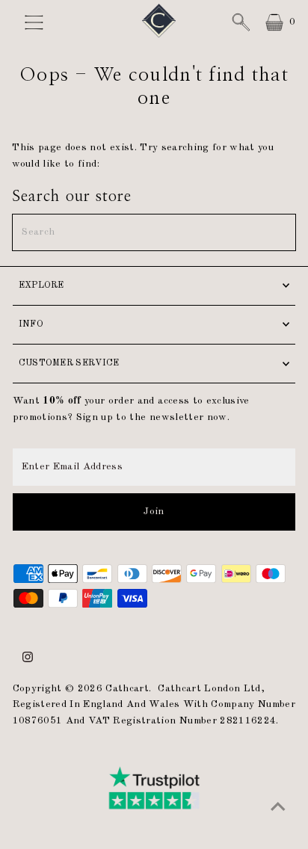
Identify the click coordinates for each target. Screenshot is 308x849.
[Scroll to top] (278, 808)
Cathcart (127, 689)
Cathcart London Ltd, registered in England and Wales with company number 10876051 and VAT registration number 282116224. (154, 705)
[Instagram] (28, 660)
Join (154, 511)
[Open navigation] (41, 22)
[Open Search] (241, 22)
